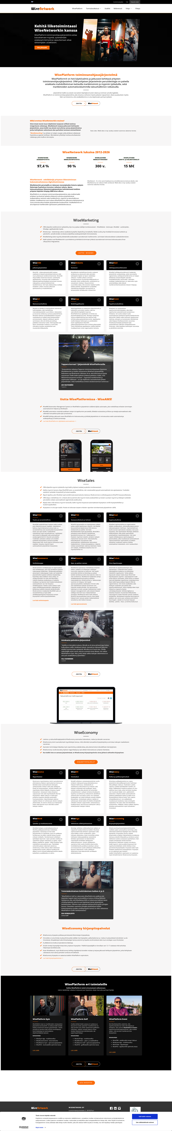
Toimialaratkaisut (93, 8)
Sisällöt (107, 8)
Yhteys (137, 8)
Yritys (128, 8)
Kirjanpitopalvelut (86, 762)
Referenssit (118, 8)
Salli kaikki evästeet (145, 1116)
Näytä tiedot (39, 1127)
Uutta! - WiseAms (86, 253)
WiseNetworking (36, 133)
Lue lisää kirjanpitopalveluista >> (53, 958)
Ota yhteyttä (42, 48)
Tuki (127, 2)
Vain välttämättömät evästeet (145, 1122)
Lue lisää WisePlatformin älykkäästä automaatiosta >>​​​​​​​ (59, 421)
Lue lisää (36, 1050)
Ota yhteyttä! (86, 1083)
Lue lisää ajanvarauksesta (79, 604)
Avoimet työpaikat (118, 2)
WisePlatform (77, 8)
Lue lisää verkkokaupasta (41, 600)
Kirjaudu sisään (135, 2)
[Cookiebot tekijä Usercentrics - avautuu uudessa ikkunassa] (24, 1127)
